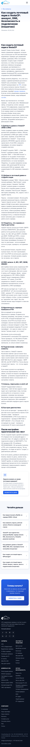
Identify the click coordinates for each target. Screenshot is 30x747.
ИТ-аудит (18, 696)
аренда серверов (19, 91)
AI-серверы (19, 653)
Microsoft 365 (19, 655)
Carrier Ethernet (20, 678)
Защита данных (20, 699)
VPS (20, 85)
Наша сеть (19, 673)
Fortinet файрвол (20, 691)
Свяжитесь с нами (14, 598)
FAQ (2, 723)
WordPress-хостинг (21, 648)
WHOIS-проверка (6, 673)
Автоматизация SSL (6, 685)
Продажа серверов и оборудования (21, 686)
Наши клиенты (5, 714)
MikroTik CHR (4, 661)
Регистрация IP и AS (21, 683)
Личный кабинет (6, 629)
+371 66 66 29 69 (17, 740)
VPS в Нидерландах (6, 646)
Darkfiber (18, 675)
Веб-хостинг (19, 646)
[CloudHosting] (5, 618)
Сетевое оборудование (22, 689)
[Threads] (9, 632)
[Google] (13, 636)
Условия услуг (5, 719)
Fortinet (18, 663)
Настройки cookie (6, 743)
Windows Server (20, 658)
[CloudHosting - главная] (5, 2)
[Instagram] (6, 632)
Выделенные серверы (7, 649)
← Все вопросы (6, 9)
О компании (4, 709)
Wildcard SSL (4, 680)
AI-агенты (4, 658)
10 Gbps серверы (6, 651)
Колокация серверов (7, 654)
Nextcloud (18, 650)
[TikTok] (6, 636)
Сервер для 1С (5, 656)
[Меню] (27, 2)
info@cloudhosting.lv (6, 740)
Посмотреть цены (10, 492)
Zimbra (17, 660)
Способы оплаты (5, 721)
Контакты (3, 716)
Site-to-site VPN (20, 680)
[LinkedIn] (2, 636)
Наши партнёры (5, 711)
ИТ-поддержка (20, 701)
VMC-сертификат (6, 687)
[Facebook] (2, 632)
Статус (3, 726)
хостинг (3, 97)
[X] (13, 632)
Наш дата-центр (5, 663)
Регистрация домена (7, 671)
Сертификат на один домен (6, 676)
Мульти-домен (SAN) (7, 682)
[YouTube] (9, 636)
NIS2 (17, 694)
